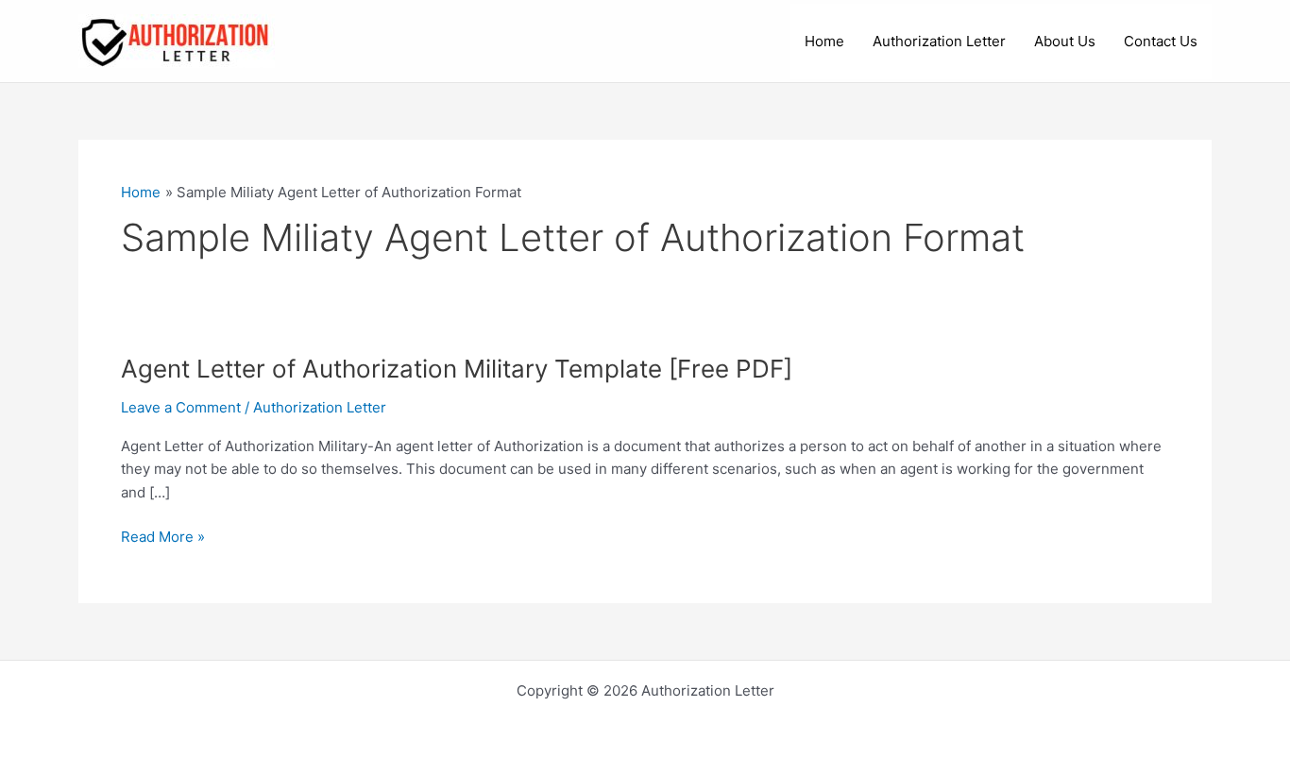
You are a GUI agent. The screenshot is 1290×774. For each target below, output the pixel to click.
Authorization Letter (939, 41)
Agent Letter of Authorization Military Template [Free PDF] (456, 368)
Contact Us (1160, 41)
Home (824, 41)
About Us (1064, 41)
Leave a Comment (181, 407)
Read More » (163, 538)
